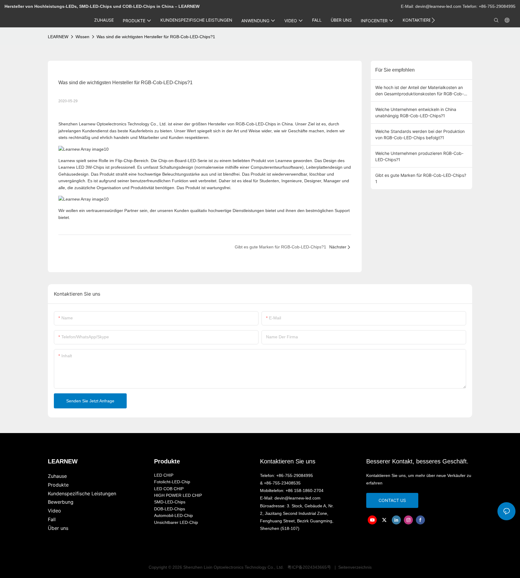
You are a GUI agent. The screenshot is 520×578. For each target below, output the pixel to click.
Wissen (82, 36)
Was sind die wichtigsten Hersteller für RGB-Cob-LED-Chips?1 (156, 36)
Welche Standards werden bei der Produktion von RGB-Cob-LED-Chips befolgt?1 (420, 134)
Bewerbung (60, 502)
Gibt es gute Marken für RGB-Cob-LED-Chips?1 (420, 178)
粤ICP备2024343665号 (309, 567)
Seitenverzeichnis (354, 567)
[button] (433, 20)
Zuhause (57, 476)
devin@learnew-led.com (439, 6)
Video (54, 511)
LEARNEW (58, 36)
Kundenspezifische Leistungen (82, 493)
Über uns (58, 528)
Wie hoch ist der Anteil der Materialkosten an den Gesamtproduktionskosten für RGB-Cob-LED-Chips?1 (419, 91)
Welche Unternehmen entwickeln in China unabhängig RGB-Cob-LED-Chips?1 (415, 112)
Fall (52, 519)
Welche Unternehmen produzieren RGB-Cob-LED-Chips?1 (419, 156)
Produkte (58, 485)
